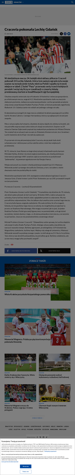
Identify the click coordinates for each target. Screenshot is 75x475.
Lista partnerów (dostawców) (9, 461)
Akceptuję (26, 466)
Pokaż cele (26, 471)
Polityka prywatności (50, 451)
